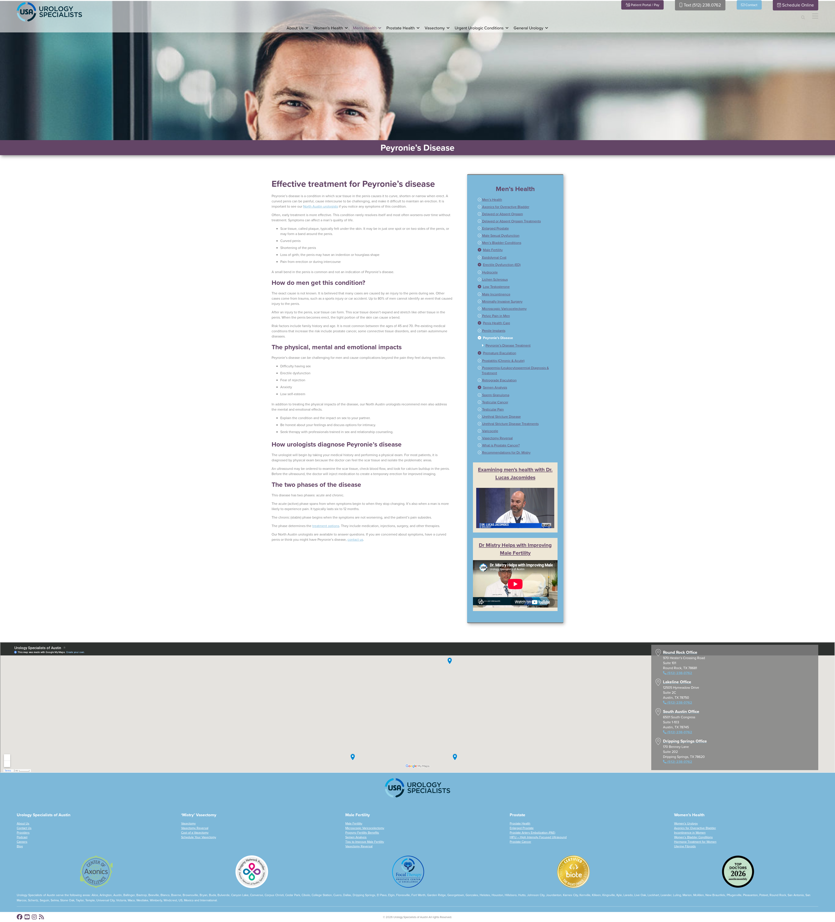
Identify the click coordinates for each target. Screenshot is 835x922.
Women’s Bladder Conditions (693, 837)
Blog (20, 846)
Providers (23, 832)
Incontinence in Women (690, 832)
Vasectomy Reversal (194, 828)
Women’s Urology (686, 823)
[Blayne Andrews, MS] (89, 79)
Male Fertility (353, 823)
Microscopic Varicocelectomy (364, 828)
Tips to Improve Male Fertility (364, 842)
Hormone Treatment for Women (695, 842)
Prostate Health (520, 823)
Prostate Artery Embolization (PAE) (532, 832)
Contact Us (24, 828)
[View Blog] (41, 917)
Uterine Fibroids (685, 846)
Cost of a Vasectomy (195, 832)
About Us (23, 823)
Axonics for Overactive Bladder (695, 828)
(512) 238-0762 (120, 161)
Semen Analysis (356, 837)
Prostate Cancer (520, 842)
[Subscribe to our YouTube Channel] (27, 917)
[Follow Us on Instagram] (34, 917)
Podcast (22, 837)
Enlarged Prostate (522, 828)
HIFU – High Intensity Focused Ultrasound (538, 837)
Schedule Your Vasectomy (198, 837)
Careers (22, 842)
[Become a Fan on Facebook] (19, 917)
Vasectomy (188, 823)
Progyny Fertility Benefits (362, 832)
